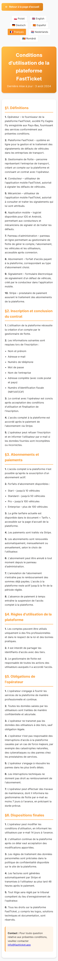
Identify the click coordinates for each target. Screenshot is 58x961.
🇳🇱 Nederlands (39, 31)
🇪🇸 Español (39, 25)
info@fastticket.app (19, 944)
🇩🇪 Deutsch (19, 25)
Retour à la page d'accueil (24, 6)
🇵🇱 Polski (19, 18)
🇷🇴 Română (29, 38)
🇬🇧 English (38, 18)
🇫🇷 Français (17, 31)
